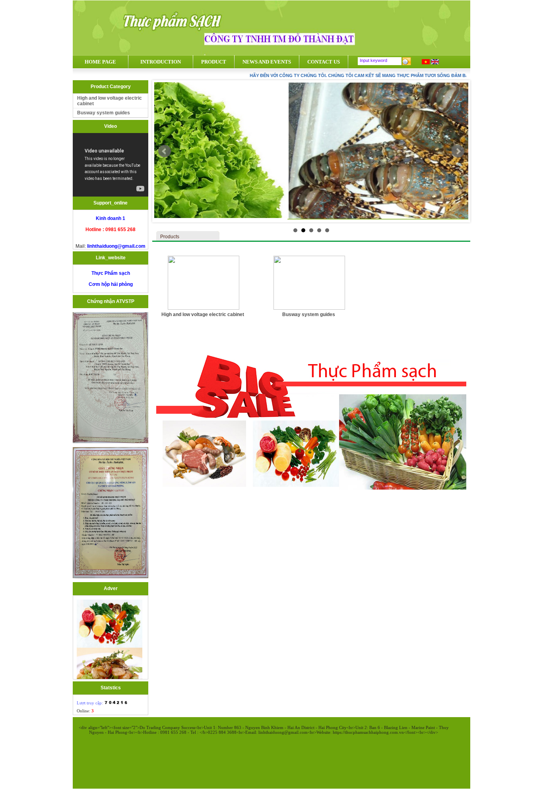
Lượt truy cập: (90, 702)
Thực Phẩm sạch (110, 273)
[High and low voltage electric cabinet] (203, 308)
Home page (100, 62)
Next (458, 151)
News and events (266, 62)
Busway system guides (103, 113)
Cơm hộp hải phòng (111, 284)
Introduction (160, 62)
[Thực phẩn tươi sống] (109, 673)
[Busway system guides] (309, 308)
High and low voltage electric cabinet (109, 100)
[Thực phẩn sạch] (109, 629)
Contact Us (323, 62)
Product (213, 62)
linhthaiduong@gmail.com (115, 246)
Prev (164, 151)
